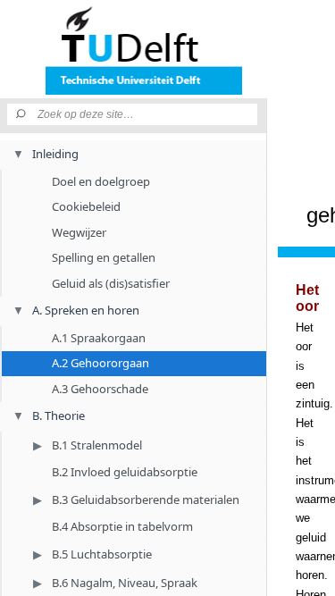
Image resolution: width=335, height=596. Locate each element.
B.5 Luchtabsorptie (102, 554)
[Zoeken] (22, 114)
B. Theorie (58, 415)
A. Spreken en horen (85, 310)
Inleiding (55, 154)
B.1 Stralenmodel (97, 445)
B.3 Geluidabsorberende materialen (145, 499)
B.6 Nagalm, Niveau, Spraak (124, 583)
